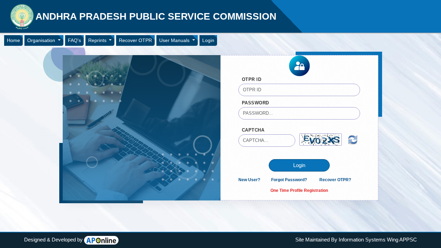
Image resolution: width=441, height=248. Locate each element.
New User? (249, 179)
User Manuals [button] (175, 40)
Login (208, 40)
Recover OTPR (135, 40)
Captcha (253, 130)
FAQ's (74, 40)
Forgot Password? (289, 179)
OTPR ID (251, 79)
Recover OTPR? (335, 179)
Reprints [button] (98, 40)
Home (13, 40)
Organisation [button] (42, 40)
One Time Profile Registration (299, 190)
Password (255, 102)
